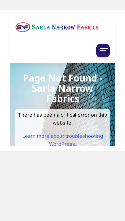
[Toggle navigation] (103, 50)
